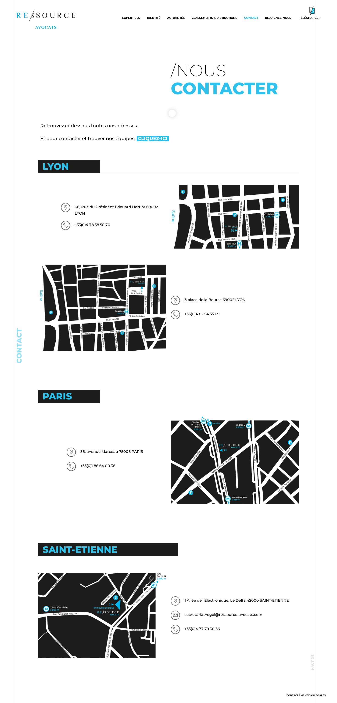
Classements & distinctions (214, 17)
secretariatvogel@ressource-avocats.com (223, 614)
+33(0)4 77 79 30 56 (202, 629)
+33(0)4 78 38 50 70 (92, 225)
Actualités (176, 17)
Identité (153, 17)
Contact (251, 17)
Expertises (131, 17)
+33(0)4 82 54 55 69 (202, 314)
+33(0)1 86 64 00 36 (97, 466)
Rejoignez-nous (278, 17)
